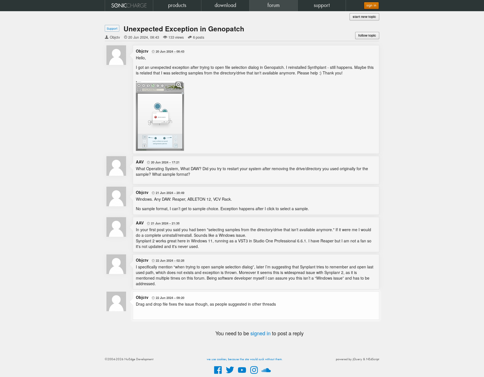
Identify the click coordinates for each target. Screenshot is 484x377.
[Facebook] (218, 374)
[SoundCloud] (266, 374)
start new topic (364, 16)
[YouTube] (242, 374)
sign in (371, 5)
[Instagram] (254, 374)
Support (112, 28)
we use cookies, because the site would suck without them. (245, 359)
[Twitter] (230, 374)
